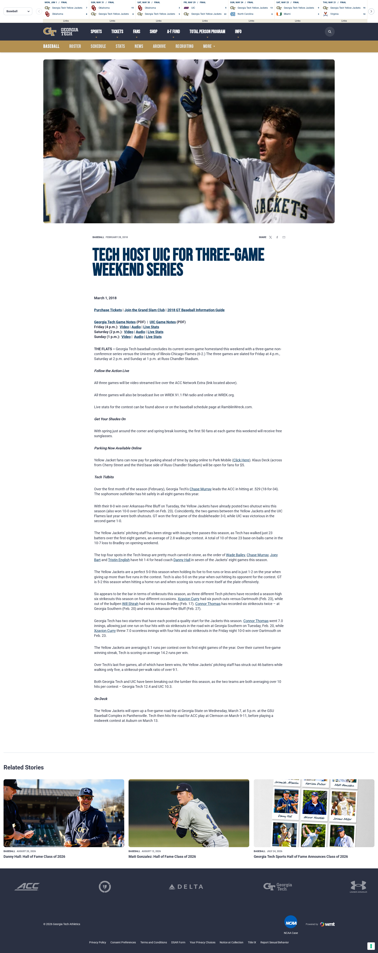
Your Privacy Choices (202, 942)
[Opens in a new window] (27, 887)
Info (238, 31)
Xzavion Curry (188, 599)
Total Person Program (207, 31)
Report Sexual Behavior (274, 942)
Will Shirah (130, 604)
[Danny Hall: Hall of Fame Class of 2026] (64, 813)
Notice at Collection (231, 942)
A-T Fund (173, 31)
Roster (75, 46)
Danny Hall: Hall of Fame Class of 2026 (34, 856)
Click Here (241, 460)
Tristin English (119, 560)
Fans (136, 31)
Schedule (98, 46)
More (207, 46)
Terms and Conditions (153, 942)
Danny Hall (181, 560)
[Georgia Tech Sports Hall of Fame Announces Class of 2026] (314, 813)
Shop (153, 31)
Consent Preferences (123, 942)
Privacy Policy (97, 942)
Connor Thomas (207, 604)
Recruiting (185, 46)
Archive (159, 46)
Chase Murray (201, 489)
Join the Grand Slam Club (144, 310)
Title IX (252, 942)
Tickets (117, 31)
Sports (96, 31)
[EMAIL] (283, 237)
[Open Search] (330, 32)
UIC (152, 322)
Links (66, 20)
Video (124, 327)
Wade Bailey (235, 555)
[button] (371, 11)
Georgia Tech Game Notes (115, 322)
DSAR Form (178, 942)
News (139, 46)
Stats (120, 46)
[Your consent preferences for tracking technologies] (371, 946)
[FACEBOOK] (277, 237)
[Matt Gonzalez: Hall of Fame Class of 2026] (189, 813)
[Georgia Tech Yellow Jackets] (60, 32)
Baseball (98, 237)
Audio (136, 327)
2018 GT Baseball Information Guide (196, 310)
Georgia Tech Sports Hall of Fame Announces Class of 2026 (301, 856)
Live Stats (151, 327)
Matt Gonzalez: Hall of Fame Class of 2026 (162, 856)
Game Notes (165, 322)
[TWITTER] (270, 237)
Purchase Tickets (108, 310)
